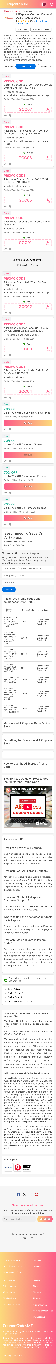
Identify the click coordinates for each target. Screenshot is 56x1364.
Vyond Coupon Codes (12, 1272)
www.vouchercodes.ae (43, 1311)
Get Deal (28, 423)
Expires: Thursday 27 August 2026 (19, 99)
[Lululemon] (18, 1167)
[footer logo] (28, 1326)
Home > (7, 11)
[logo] (18, 4)
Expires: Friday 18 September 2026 (19, 512)
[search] (51, 4)
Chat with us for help (12, 1304)
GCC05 (25, 200)
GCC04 (25, 391)
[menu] (5, 4)
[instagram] (30, 1194)
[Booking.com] (8, 1167)
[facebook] (18, 1194)
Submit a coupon (10, 1286)
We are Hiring (9, 1292)
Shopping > (17, 11)
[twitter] (24, 1194)
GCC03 (25, 349)
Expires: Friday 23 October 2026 (18, 417)
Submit (9, 589)
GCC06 (25, 158)
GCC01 (25, 242)
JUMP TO (8, 66)
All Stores (37, 1298)
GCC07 (25, 109)
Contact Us (39, 1266)
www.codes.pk (39, 1317)
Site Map (37, 1292)
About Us (37, 1286)
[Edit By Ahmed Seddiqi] (27, 1167)
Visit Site (22, 29)
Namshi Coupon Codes (13, 1266)
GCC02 (25, 306)
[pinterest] (37, 1194)
